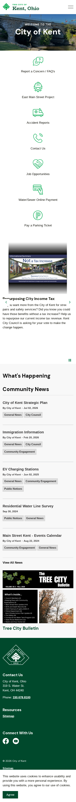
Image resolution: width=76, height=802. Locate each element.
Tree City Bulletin (21, 628)
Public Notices (13, 488)
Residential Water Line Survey (28, 506)
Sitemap (8, 716)
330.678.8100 (21, 697)
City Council (33, 414)
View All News (12, 562)
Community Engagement (19, 451)
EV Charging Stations (21, 469)
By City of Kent (12, 408)
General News (13, 414)
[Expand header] (70, 7)
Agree (10, 795)
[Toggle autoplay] (69, 360)
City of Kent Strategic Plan (25, 403)
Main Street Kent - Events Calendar (32, 535)
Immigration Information (23, 432)
